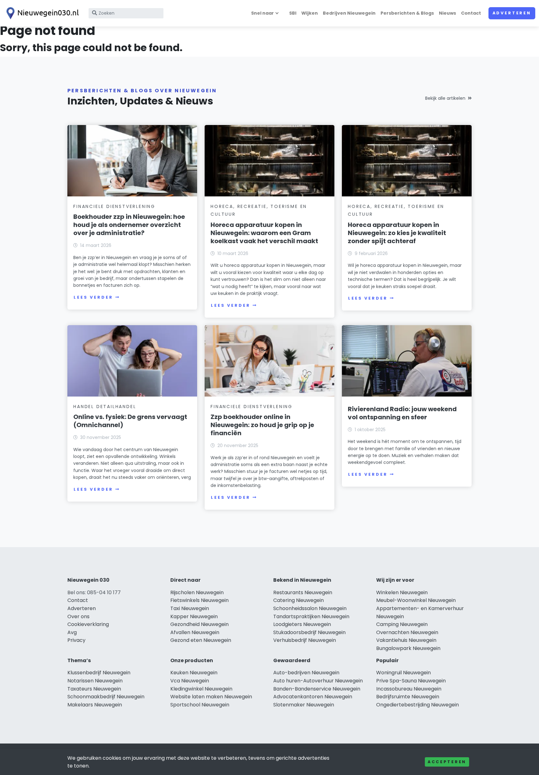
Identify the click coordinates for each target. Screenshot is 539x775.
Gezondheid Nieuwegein (199, 624)
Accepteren (447, 761)
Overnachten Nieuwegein (407, 632)
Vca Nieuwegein (189, 680)
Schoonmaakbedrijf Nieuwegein (105, 696)
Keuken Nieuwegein (193, 672)
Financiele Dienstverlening (114, 206)
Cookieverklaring (88, 624)
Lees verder (93, 297)
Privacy (76, 640)
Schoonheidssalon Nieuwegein (310, 608)
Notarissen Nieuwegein (95, 680)
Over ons (78, 616)
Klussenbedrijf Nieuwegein (98, 672)
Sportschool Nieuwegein (199, 704)
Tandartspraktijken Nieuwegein (311, 616)
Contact (471, 13)
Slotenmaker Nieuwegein (303, 704)
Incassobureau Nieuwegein (408, 688)
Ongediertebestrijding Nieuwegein (417, 704)
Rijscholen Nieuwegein (197, 592)
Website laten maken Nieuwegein (211, 696)
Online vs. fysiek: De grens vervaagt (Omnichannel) (130, 420)
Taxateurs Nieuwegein (94, 688)
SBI (292, 13)
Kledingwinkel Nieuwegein (201, 688)
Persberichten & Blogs (407, 13)
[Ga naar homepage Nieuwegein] (41, 13)
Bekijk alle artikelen (445, 98)
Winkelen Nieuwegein (402, 592)
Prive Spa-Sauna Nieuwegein (411, 680)
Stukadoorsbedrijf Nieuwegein (309, 632)
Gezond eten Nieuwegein (200, 640)
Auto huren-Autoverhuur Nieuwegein (318, 680)
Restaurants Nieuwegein (302, 592)
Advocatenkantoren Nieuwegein (312, 696)
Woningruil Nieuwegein (403, 672)
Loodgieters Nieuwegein (302, 624)
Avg (72, 632)
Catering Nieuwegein (298, 600)
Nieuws (447, 13)
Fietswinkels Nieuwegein (199, 600)
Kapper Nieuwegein (194, 616)
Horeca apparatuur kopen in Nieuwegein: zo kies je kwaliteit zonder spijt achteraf (397, 232)
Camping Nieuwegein (402, 624)
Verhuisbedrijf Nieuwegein (304, 640)
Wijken (309, 13)
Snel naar (262, 13)
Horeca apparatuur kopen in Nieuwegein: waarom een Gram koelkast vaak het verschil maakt (264, 232)
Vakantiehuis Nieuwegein (406, 640)
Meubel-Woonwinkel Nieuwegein (416, 600)
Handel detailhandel (104, 406)
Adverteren (512, 13)
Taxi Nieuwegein (189, 608)
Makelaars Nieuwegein (94, 704)
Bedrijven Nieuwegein (349, 13)
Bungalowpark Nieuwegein (408, 648)
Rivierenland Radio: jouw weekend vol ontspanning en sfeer (402, 413)
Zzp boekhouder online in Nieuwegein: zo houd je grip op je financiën (262, 424)
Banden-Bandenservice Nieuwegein (316, 688)
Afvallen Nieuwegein (194, 632)
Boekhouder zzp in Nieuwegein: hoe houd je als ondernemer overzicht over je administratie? (129, 224)
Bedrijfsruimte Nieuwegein (407, 696)
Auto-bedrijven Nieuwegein (306, 672)
